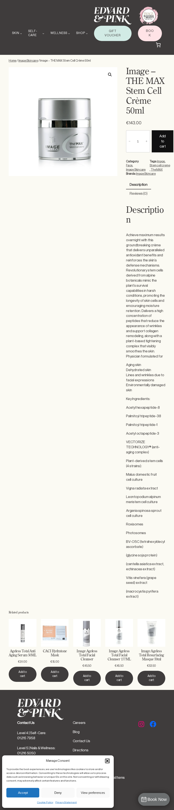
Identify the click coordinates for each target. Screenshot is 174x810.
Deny (58, 792)
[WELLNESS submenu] (69, 33)
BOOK (150, 33)
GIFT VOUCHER (113, 33)
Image (161, 161)
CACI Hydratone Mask (55, 653)
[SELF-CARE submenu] (43, 33)
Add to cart (162, 141)
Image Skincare (28, 60)
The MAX (157, 169)
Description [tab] (138, 184)
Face (129, 165)
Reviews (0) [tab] (138, 193)
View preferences (93, 792)
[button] (107, 761)
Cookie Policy (45, 802)
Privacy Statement (66, 802)
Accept (23, 792)
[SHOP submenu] (87, 33)
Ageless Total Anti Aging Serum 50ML (22, 653)
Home (12, 60)
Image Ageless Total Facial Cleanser (87, 655)
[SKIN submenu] (21, 33)
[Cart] (158, 44)
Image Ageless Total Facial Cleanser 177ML (119, 655)
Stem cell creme (160, 165)
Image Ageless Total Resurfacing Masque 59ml (151, 655)
